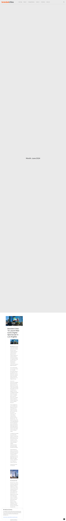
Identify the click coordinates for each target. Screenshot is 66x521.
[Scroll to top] (64, 519)
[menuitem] (20, 2)
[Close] (22, 508)
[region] (12, 513)
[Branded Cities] (8, 2)
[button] (63, 2)
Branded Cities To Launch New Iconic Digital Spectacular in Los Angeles (13, 332)
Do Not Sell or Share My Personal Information (10, 517)
